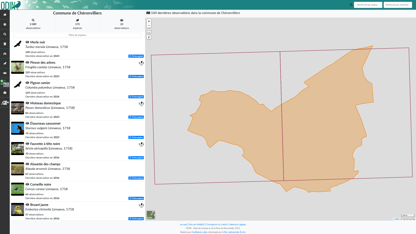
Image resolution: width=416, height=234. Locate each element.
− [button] (149, 25)
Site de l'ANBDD (196, 224)
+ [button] (149, 21)
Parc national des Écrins (235, 232)
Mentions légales (238, 224)
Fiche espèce (137, 56)
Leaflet (396, 219)
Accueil (183, 224)
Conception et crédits (217, 224)
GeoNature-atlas (199, 232)
